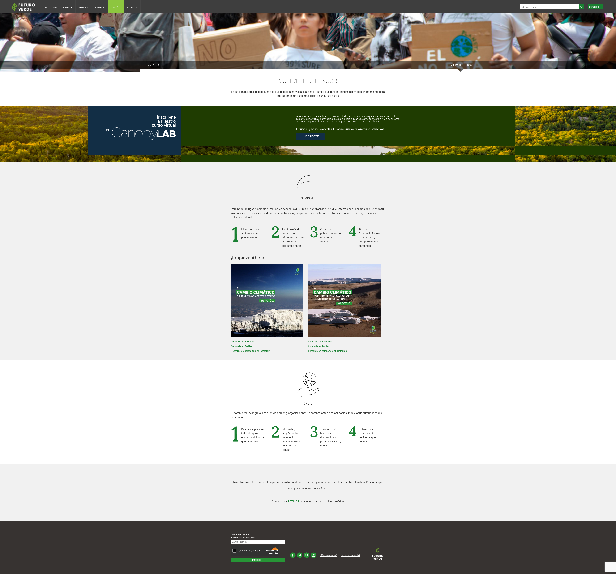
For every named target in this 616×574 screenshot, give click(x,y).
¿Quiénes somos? (328, 554)
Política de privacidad (350, 554)
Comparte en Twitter (241, 346)
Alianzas (132, 7)
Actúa (116, 7)
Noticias (84, 7)
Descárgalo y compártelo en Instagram (250, 350)
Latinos (99, 7)
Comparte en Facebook (243, 341)
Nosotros (51, 7)
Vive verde (154, 64)
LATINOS (293, 501)
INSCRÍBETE (311, 136)
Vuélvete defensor (462, 65)
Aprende (67, 7)
